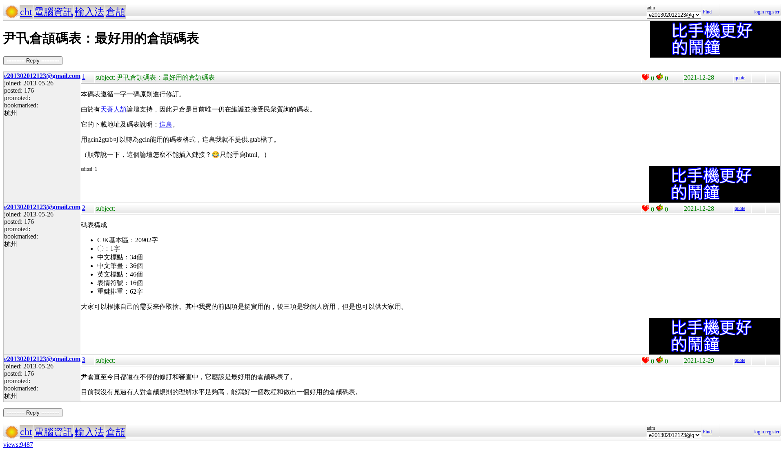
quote (740, 77)
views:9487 (18, 444)
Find (707, 12)
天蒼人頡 (113, 109)
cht (26, 12)
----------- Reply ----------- (33, 61)
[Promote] (645, 77)
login (759, 12)
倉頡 (115, 12)
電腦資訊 (53, 12)
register (772, 12)
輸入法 (89, 12)
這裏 (165, 124)
